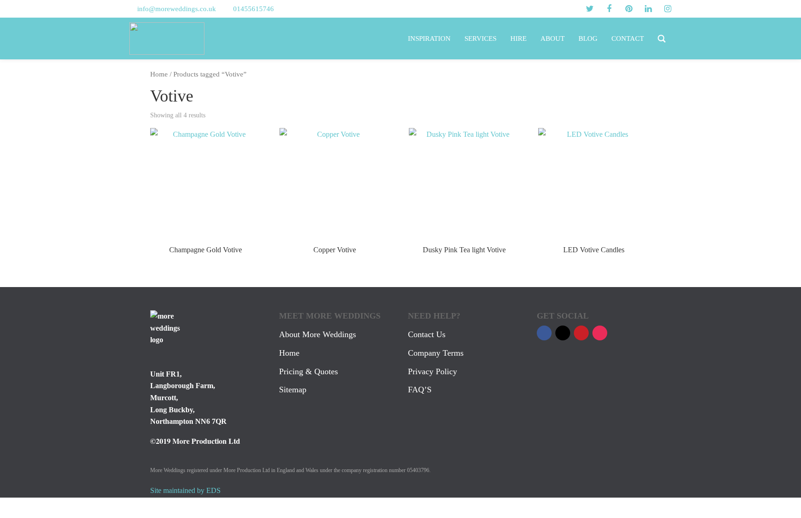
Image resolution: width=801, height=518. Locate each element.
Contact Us (426, 334)
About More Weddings (317, 334)
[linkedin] (648, 9)
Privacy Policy (432, 371)
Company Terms (436, 353)
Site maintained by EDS (185, 490)
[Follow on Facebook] (544, 333)
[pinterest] (628, 9)
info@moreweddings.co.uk (176, 9)
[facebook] (609, 9)
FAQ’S (420, 389)
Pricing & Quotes (308, 371)
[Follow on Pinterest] (581, 333)
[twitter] (589, 9)
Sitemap (292, 389)
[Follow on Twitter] (562, 333)
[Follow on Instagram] (599, 333)
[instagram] (667, 9)
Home (159, 74)
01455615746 (253, 9)
